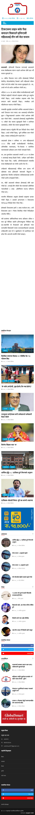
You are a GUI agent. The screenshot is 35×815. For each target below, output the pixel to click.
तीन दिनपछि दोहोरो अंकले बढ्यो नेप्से (22, 577)
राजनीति (5, 381)
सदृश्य (4, 41)
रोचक (2, 587)
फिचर (2, 766)
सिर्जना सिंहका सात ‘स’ (9, 445)
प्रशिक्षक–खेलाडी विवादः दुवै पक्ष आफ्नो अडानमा (17, 500)
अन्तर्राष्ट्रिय (4, 658)
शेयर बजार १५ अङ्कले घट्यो (20, 565)
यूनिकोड (31, 18)
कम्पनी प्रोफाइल (5, 804)
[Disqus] (17, 260)
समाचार (5, 350)
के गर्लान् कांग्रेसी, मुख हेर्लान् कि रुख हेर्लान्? (16, 386)
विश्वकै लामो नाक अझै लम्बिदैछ (20, 618)
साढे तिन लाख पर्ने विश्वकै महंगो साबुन (22, 630)
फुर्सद (2, 771)
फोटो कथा (3, 775)
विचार (2, 757)
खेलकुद (5, 494)
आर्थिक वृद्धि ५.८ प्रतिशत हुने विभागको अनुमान (16, 472)
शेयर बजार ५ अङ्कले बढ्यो (19, 553)
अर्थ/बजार (6, 467)
